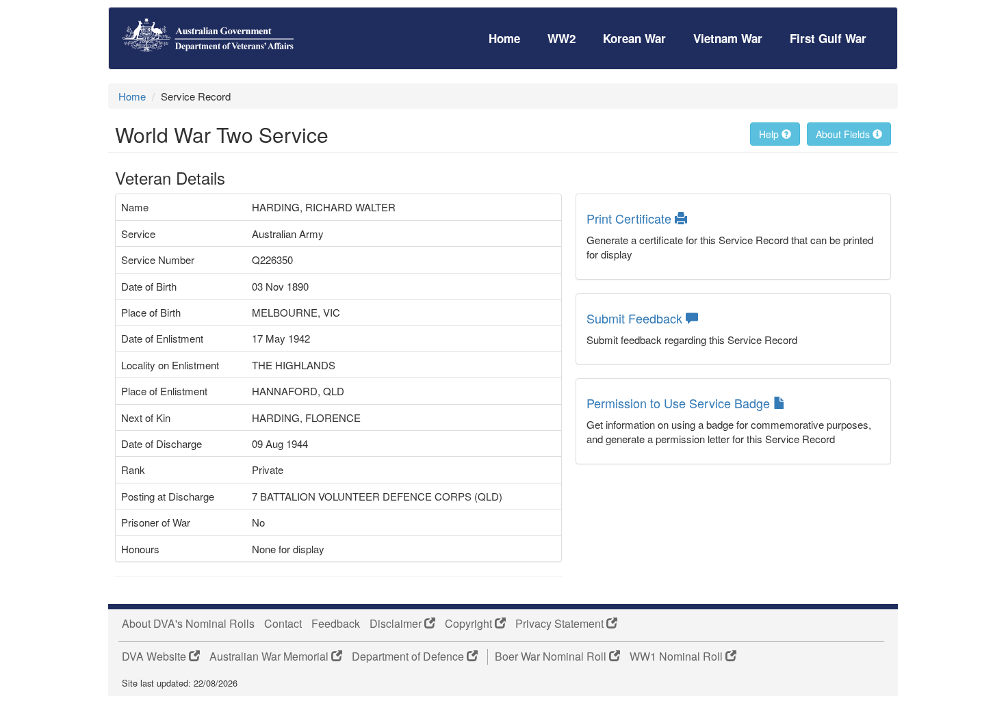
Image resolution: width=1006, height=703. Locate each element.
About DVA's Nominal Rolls (188, 623)
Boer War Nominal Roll (552, 656)
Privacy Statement (560, 623)
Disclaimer (397, 623)
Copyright (470, 623)
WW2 (561, 38)
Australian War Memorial (270, 656)
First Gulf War (828, 38)
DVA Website (155, 656)
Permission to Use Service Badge (679, 403)
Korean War (634, 38)
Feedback (335, 623)
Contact (283, 623)
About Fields (844, 134)
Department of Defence (409, 656)
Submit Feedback (636, 318)
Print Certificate (630, 218)
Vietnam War (727, 38)
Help (770, 134)
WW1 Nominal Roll (677, 656)
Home (504, 38)
